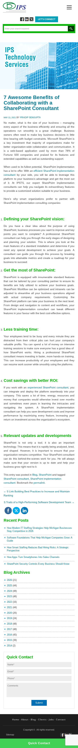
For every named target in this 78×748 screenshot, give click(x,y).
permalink (39, 482)
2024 (9, 591)
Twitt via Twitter (31, 19)
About (24, 719)
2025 (9, 585)
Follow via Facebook (22, 19)
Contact (61, 719)
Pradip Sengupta (30, 117)
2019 (9, 618)
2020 (9, 612)
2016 (9, 634)
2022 (9, 602)
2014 (9, 645)
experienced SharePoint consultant (48, 387)
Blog (34, 474)
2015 (9, 640)
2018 (9, 623)
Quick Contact (39, 743)
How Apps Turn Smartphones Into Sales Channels (33, 557)
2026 (9, 580)
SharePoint (45, 474)
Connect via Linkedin (27, 19)
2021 (9, 607)
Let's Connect (46, 19)
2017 (9, 629)
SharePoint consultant (16, 478)
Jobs (51, 719)
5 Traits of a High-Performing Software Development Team (39, 502)
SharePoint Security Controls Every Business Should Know (38, 563)
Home (15, 719)
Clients (42, 719)
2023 (9, 596)
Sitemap (10, 735)
